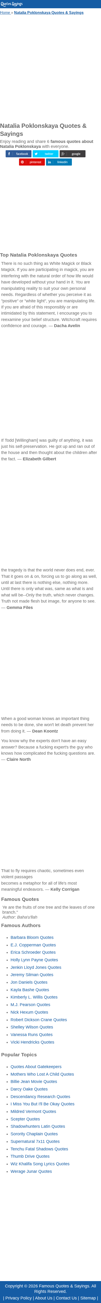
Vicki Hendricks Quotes (32, 1042)
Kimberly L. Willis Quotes (34, 997)
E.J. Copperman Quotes (33, 945)
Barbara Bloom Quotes (32, 937)
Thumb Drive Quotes (30, 1156)
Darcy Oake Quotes (29, 1089)
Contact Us (66, 1298)
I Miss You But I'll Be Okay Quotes (42, 1104)
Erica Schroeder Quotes (33, 952)
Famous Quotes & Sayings (64, 1286)
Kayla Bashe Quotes (30, 989)
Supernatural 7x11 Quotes (35, 1141)
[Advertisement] (50, 67)
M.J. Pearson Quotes (30, 1004)
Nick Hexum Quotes (29, 1012)
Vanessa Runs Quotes (32, 1034)
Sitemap (88, 1298)
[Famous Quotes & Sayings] (11, 5)
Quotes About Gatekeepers (36, 1066)
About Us (43, 1298)
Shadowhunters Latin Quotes (38, 1126)
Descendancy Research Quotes (40, 1096)
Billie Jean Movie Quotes (34, 1081)
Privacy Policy (18, 1298)
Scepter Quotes (25, 1119)
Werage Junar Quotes (31, 1171)
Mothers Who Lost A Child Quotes (42, 1074)
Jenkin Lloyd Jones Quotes (36, 967)
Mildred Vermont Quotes (33, 1111)
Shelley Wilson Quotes (32, 1027)
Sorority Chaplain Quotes (34, 1134)
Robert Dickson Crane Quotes (39, 1019)
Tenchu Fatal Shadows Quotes (39, 1149)
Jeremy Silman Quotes (32, 974)
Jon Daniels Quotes (29, 982)
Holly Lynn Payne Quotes (34, 959)
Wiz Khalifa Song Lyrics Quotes (40, 1163)
